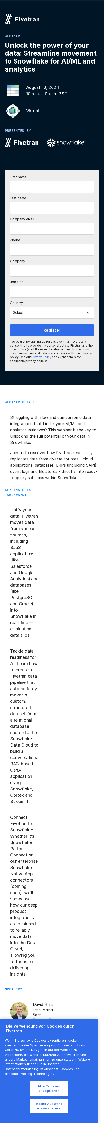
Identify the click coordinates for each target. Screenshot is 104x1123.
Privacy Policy (41, 357)
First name (18, 177)
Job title (16, 282)
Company (17, 261)
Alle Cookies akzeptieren (49, 1088)
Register (52, 330)
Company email (22, 219)
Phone (15, 240)
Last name (18, 198)
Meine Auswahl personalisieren (49, 1106)
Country (16, 303)
